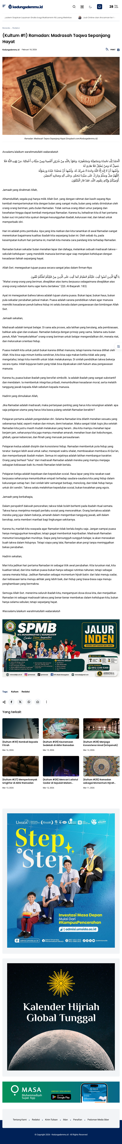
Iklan (65, 1119)
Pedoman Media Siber (98, 1119)
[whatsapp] (29, 702)
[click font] (107, 50)
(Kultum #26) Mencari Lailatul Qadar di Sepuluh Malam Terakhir (60, 781)
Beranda (6, 28)
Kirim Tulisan (51, 1119)
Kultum (14, 691)
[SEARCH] (74, 6)
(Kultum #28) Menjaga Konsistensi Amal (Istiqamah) (100, 743)
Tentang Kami (20, 1119)
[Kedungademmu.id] (25, 6)
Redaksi (16, 28)
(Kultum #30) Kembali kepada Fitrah (20, 743)
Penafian (77, 1119)
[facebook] (11, 702)
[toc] (118, 346)
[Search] (4, 6)
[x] (20, 702)
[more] (46, 702)
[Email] (37, 702)
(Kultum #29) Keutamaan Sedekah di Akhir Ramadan (58, 743)
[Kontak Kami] (99, 6)
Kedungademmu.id (60, 1134)
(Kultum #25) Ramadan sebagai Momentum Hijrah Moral (98, 781)
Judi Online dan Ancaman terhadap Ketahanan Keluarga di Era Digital (83, 17)
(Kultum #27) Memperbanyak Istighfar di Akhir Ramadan (19, 781)
